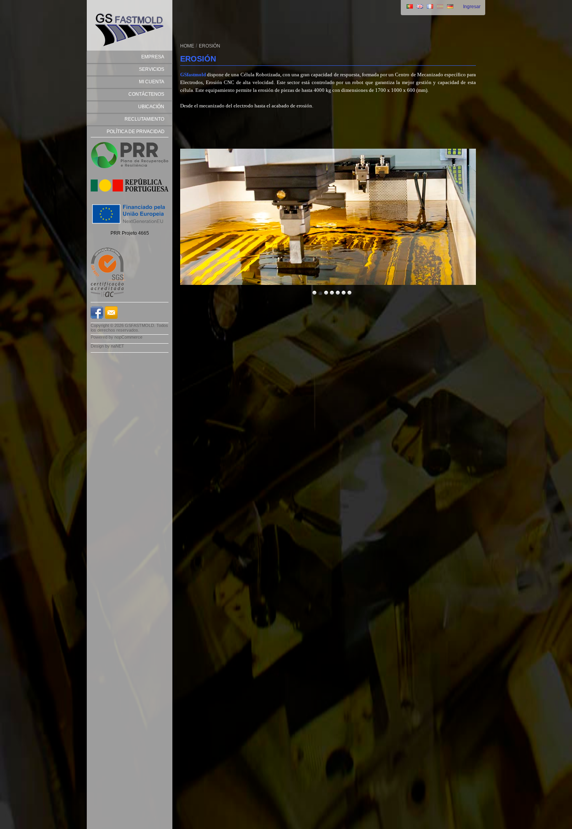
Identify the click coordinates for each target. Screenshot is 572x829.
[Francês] (430, 7)
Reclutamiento (144, 119)
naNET (117, 346)
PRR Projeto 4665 (130, 233)
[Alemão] (450, 7)
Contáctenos (146, 94)
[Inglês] (420, 7)
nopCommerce (128, 337)
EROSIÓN (209, 46)
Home (187, 46)
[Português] (410, 7)
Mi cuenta (151, 81)
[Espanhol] (440, 7)
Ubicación (151, 106)
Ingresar (472, 6)
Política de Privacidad (136, 131)
